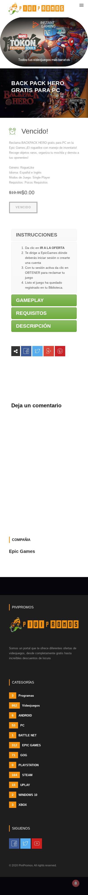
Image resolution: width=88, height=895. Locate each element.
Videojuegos (26, 705)
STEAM (22, 775)
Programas (23, 695)
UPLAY (21, 785)
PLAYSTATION (25, 765)
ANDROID (22, 715)
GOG (19, 755)
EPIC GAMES (26, 745)
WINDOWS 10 (24, 795)
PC (18, 725)
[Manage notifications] (75, 883)
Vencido (23, 207)
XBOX (19, 805)
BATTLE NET (24, 735)
